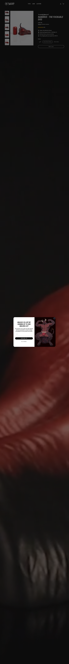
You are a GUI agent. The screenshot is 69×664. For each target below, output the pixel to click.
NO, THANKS (24, 341)
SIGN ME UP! (24, 338)
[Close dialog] (54, 318)
